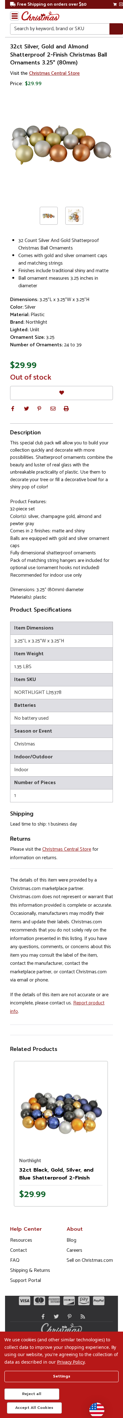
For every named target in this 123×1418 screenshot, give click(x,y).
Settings (61, 1376)
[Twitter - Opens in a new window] (54, 1316)
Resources (21, 1240)
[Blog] (81, 1316)
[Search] (116, 29)
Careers (74, 1250)
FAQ (15, 1260)
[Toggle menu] (14, 16)
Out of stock (30, 377)
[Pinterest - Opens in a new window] (68, 1316)
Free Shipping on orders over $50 (51, 4)
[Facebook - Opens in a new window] (41, 1316)
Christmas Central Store (54, 73)
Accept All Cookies (34, 1407)
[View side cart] (121, 4)
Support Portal (25, 1280)
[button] (12, 408)
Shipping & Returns (30, 1270)
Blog (71, 1240)
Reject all (31, 1394)
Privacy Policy (71, 1362)
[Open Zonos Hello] (93, 1407)
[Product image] (60, 1107)
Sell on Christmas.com (90, 1260)
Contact (18, 1250)
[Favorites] (61, 393)
